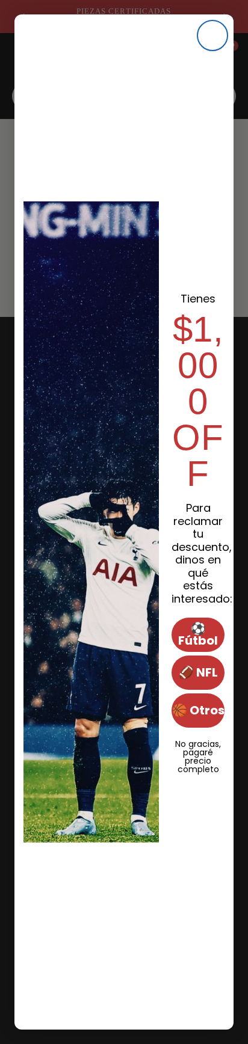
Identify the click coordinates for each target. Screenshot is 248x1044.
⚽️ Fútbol (198, 634)
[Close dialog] (212, 35)
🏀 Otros (198, 710)
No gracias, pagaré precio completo (198, 743)
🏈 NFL (198, 672)
